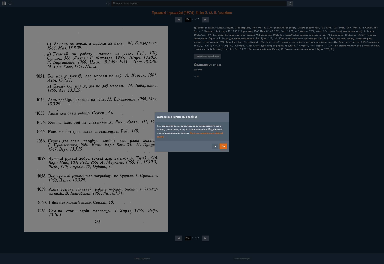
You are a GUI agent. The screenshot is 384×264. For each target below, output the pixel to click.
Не (215, 146)
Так (223, 146)
